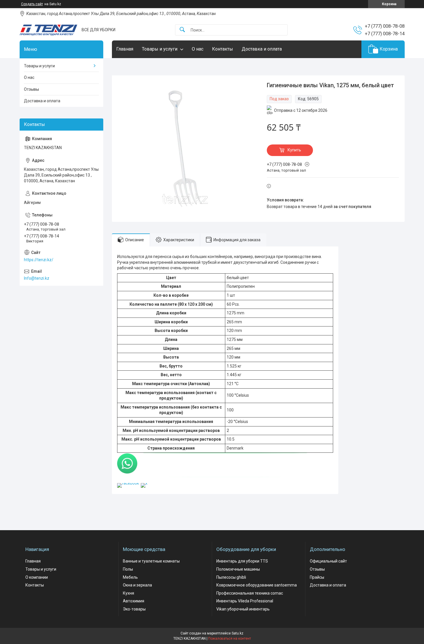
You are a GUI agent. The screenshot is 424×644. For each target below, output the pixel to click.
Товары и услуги (159, 49)
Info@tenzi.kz (36, 278)
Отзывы (31, 89)
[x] (144, 483)
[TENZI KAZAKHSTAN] (48, 30)
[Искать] (182, 29)
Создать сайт (32, 4)
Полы (128, 569)
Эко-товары (134, 609)
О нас (197, 49)
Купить (294, 150)
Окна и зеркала (137, 585)
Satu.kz (237, 633)
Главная (124, 49)
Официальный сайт (328, 561)
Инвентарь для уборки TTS (242, 561)
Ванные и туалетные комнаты (151, 561)
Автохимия (133, 601)
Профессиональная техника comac (249, 593)
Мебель (130, 577)
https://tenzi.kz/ (38, 259)
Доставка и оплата (262, 49)
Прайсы (317, 577)
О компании (36, 577)
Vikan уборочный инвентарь (243, 609)
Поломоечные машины (238, 569)
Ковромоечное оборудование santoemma (256, 585)
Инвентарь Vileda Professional (244, 601)
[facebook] (128, 483)
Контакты (222, 49)
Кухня (128, 593)
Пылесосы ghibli (231, 577)
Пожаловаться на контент (229, 638)
